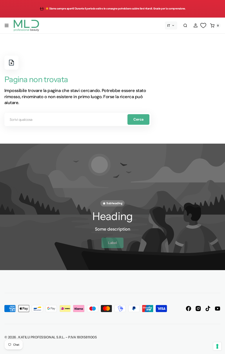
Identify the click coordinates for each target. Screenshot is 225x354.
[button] (6, 25)
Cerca (138, 119)
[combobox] (77, 119)
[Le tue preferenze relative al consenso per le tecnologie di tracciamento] (217, 346)
